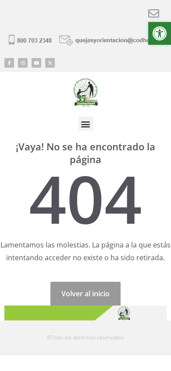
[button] (159, 33)
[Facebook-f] (9, 63)
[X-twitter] (50, 63)
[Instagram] (23, 63)
